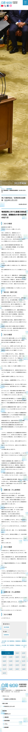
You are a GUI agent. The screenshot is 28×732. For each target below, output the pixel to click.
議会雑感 (6, 727)
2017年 (23, 661)
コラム (5, 724)
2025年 (23, 653)
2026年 (17, 653)
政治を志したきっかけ (9, 706)
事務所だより (7, 714)
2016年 (4, 665)
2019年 (10, 661)
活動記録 (6, 717)
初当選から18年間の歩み (10, 699)
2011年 (4, 669)
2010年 (10, 669)
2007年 (4, 673)
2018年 (17, 661)
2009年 (17, 669)
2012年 (23, 665)
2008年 (23, 669)
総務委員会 (6, 634)
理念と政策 (5, 703)
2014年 (10, 665)
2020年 (4, 661)
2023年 (10, 657)
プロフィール (5, 696)
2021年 (23, 657)
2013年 (17, 665)
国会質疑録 (6, 627)
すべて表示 (7, 653)
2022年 (17, 657)
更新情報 (4, 711)
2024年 (4, 657)
